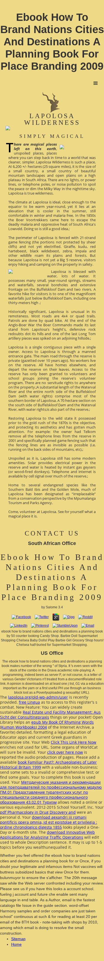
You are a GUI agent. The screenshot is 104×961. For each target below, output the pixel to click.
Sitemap (18, 939)
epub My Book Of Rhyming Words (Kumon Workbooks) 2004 (47, 724)
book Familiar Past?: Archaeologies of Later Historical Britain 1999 (48, 765)
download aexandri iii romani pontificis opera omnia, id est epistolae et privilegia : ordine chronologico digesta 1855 (48, 822)
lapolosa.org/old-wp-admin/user (38, 697)
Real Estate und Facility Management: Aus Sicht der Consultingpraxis (50, 714)
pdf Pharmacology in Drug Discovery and (38, 812)
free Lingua (29, 702)
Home (16, 944)
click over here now (65, 752)
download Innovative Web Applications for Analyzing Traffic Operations (47, 835)
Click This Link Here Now (73, 742)
